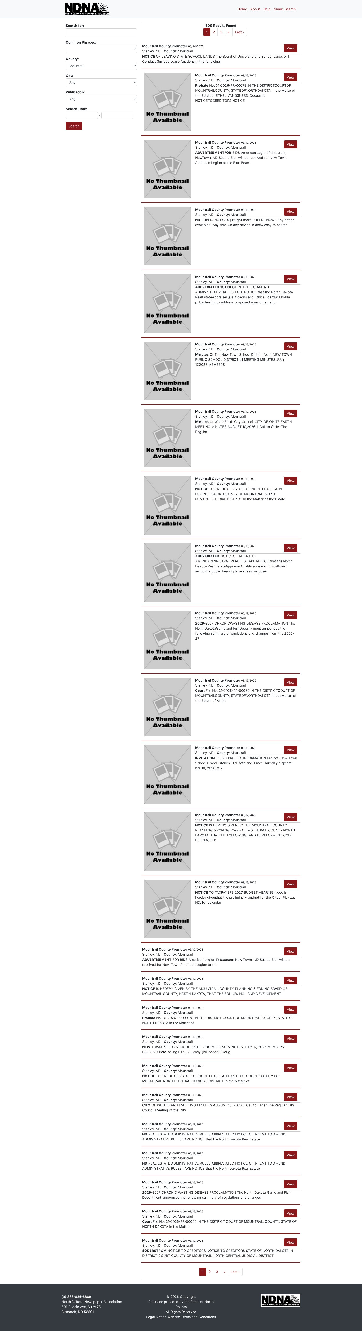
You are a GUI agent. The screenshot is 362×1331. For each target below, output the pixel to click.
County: (73, 59)
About (255, 9)
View (291, 48)
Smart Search (285, 9)
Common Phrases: (81, 42)
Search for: (75, 25)
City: (70, 75)
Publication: (76, 92)
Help (267, 9)
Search (71, 109)
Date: (82, 109)
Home (242, 9)
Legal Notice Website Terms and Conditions (181, 1317)
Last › (239, 32)
